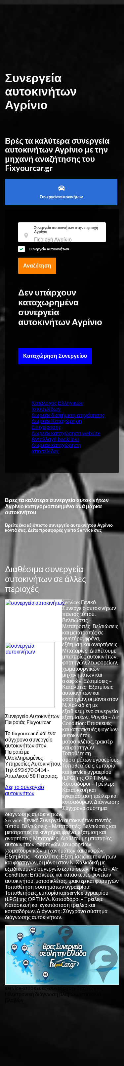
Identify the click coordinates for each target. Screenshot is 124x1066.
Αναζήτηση (37, 265)
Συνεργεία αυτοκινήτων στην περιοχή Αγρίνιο (66, 230)
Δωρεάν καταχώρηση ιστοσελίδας (56, 448)
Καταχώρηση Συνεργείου (55, 356)
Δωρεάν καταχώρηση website (65, 433)
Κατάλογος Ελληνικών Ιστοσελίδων (57, 406)
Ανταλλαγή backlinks (55, 439)
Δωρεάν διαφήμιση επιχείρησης (68, 415)
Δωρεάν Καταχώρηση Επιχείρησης (56, 424)
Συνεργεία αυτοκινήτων (49, 249)
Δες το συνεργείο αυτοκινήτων (24, 790)
